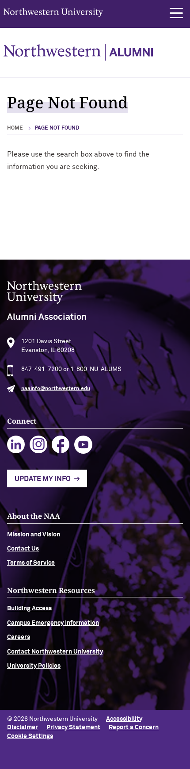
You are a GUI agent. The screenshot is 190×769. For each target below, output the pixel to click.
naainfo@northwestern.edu (55, 388)
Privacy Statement (73, 727)
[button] (176, 13)
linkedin (16, 445)
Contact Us (23, 549)
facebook (61, 445)
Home (15, 128)
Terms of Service (31, 563)
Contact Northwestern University (55, 652)
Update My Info (43, 478)
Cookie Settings (30, 736)
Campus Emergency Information (53, 623)
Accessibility (124, 719)
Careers (18, 637)
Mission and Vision (33, 535)
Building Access (29, 608)
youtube (83, 445)
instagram (39, 445)
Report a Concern (134, 727)
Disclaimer (22, 727)
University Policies (34, 666)
